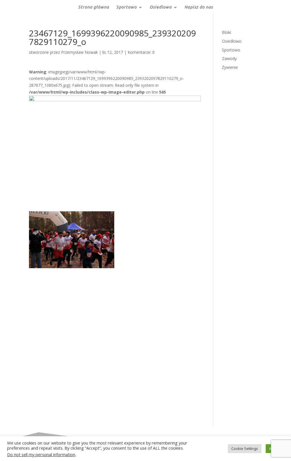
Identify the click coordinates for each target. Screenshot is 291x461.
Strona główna (93, 7)
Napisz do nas (198, 7)
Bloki (226, 32)
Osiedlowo (160, 7)
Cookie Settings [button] (244, 448)
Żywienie (230, 67)
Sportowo (126, 7)
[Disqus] (114, 339)
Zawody (229, 58)
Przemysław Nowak (79, 52)
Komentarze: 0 (141, 52)
